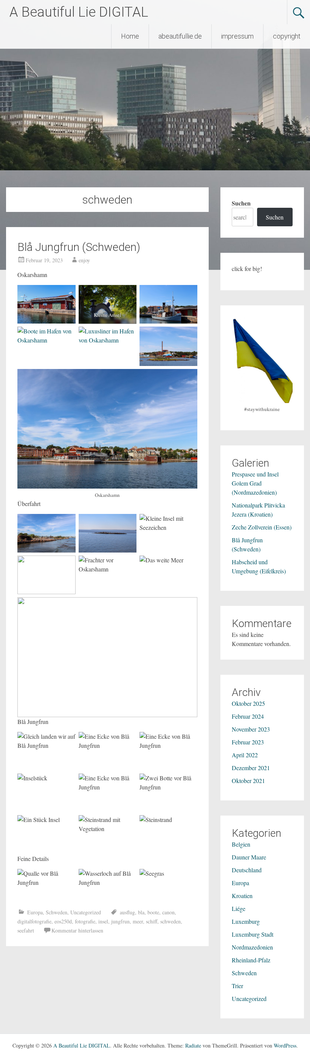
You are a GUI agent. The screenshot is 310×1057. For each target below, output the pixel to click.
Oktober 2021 (248, 781)
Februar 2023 (248, 742)
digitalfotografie (34, 921)
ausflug (127, 912)
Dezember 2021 (251, 768)
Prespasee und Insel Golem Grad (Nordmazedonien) (255, 483)
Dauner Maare (249, 857)
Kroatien (242, 896)
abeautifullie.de (180, 36)
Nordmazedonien (252, 947)
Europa (35, 912)
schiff (151, 921)
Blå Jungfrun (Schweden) (78, 247)
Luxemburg (246, 921)
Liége (238, 908)
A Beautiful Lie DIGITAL (78, 12)
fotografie (85, 921)
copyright (287, 36)
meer (138, 921)
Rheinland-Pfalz (251, 960)
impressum (237, 36)
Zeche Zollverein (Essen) (261, 527)
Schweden (56, 912)
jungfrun (120, 921)
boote (153, 912)
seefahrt (25, 930)
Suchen (241, 203)
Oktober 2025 (248, 703)
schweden (170, 921)
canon (168, 912)
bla (141, 912)
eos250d (63, 921)
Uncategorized (85, 912)
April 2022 (245, 755)
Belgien (241, 844)
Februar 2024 (248, 716)
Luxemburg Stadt (252, 934)
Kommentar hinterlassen (77, 930)
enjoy (84, 260)
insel (103, 921)
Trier (237, 986)
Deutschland (247, 870)
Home (130, 36)
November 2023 (251, 729)
